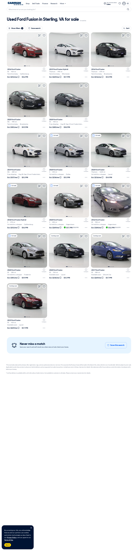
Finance (45, 3)
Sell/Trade (36, 3)
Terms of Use (8, 540)
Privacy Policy (12, 537)
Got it (8, 545)
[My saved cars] (120, 3)
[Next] (44, 50)
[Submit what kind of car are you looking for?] (128, 9)
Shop (28, 3)
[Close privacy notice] (31, 527)
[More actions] (44, 77)
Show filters (17, 28)
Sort (127, 28)
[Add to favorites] (44, 35)
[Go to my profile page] (126, 3)
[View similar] (39, 35)
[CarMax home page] (15, 3)
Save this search (117, 345)
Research (54, 3)
